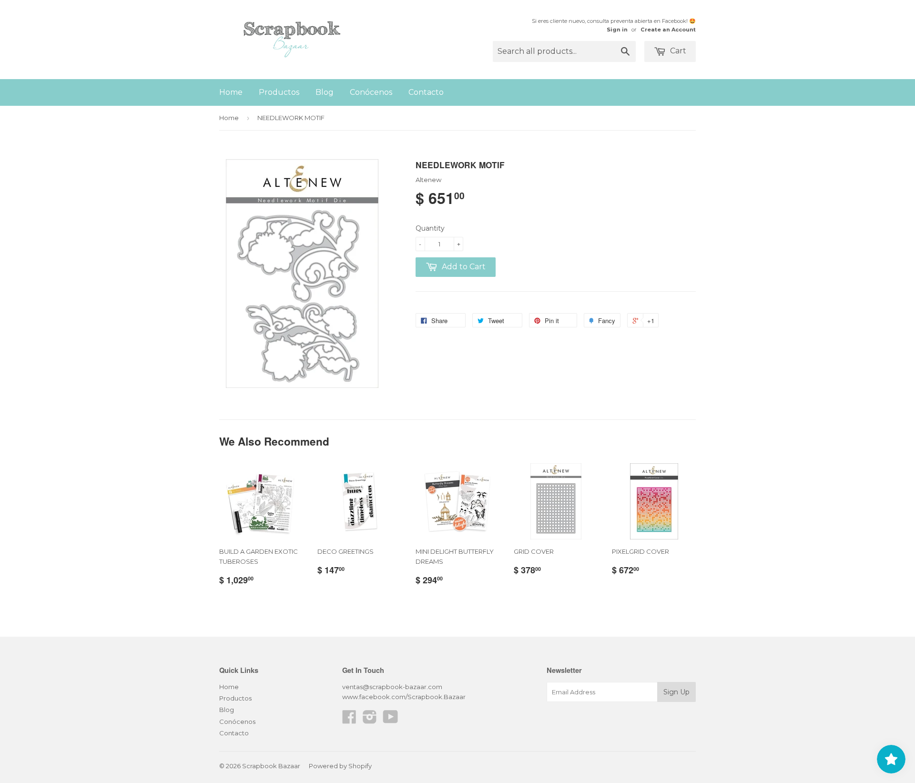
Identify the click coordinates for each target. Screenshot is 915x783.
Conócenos (371, 92)
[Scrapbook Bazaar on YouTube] (390, 720)
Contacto (426, 92)
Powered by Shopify (340, 766)
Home (231, 92)
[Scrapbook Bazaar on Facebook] (349, 720)
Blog (324, 92)
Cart (677, 50)
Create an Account (668, 29)
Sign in (617, 29)
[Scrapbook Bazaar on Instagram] (370, 720)
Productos (279, 92)
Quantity (430, 228)
